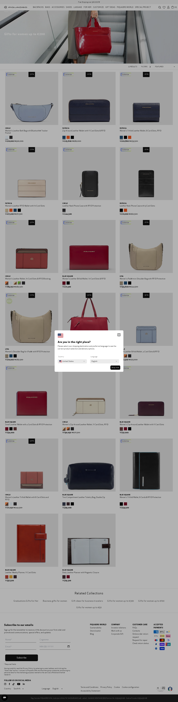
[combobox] (66, 361)
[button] (119, 334)
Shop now (115, 368)
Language (94, 357)
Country (61, 357)
